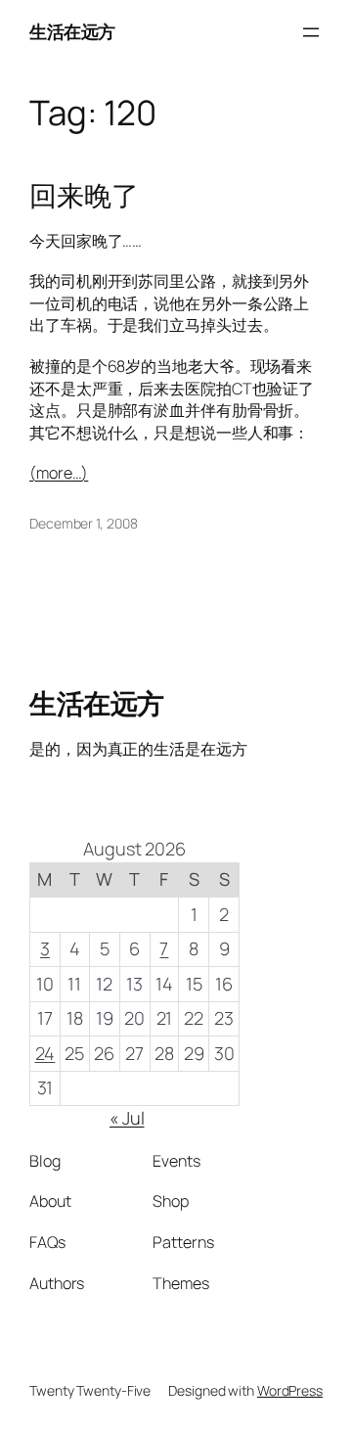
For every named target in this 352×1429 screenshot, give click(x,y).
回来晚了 (84, 195)
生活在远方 (72, 31)
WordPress (290, 1390)
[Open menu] (311, 32)
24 (45, 1053)
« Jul (127, 1117)
